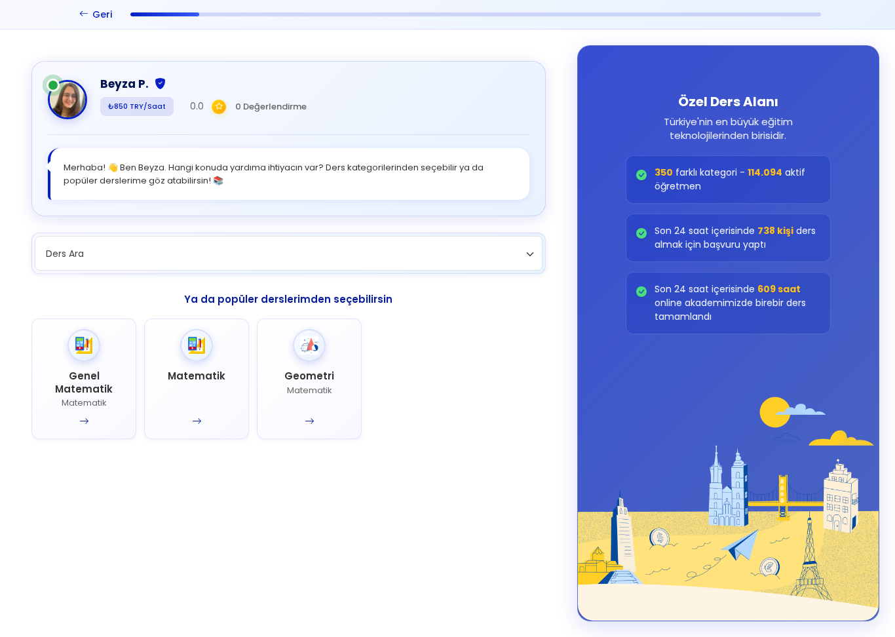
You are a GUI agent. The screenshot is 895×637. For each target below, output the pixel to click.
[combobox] (289, 253)
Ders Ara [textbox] (65, 253)
